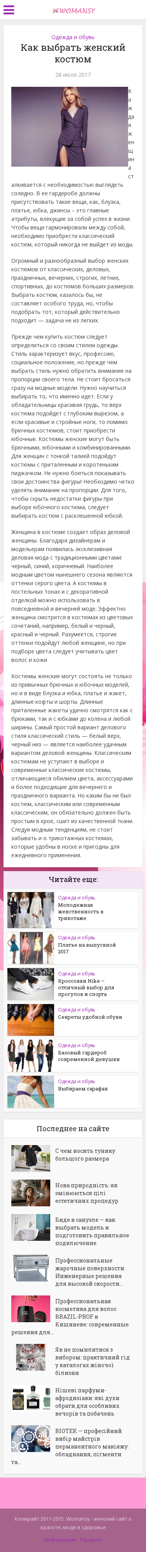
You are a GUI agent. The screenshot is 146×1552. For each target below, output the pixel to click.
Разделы (91, 1539)
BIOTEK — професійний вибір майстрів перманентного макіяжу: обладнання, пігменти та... (70, 1446)
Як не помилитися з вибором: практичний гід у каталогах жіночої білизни (92, 1361)
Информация (60, 1539)
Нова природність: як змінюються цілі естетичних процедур (86, 1193)
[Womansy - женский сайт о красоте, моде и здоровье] (73, 9)
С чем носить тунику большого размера (85, 1154)
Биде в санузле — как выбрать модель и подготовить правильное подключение (92, 1231)
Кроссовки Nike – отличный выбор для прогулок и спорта (86, 987)
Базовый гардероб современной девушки (89, 1056)
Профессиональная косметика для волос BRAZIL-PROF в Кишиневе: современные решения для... (70, 1316)
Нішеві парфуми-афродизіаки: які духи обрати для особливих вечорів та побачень (87, 1402)
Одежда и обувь (73, 37)
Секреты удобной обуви (90, 1016)
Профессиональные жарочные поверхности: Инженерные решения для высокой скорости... (90, 1272)
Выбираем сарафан (83, 1088)
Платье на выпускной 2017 (87, 948)
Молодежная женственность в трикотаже (81, 911)
